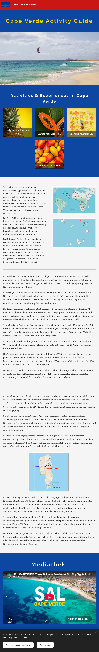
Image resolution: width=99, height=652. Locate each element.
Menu (95, 4)
